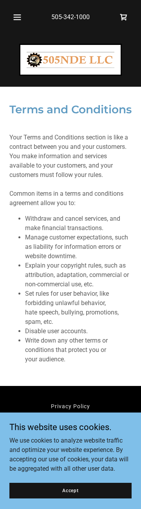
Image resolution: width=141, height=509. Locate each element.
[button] (17, 17)
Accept (70, 490)
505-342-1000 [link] (70, 17)
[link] (124, 17)
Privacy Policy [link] (70, 406)
